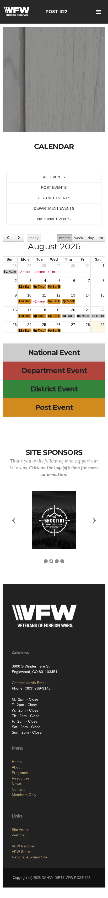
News (16, 784)
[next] (18, 238)
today (34, 238)
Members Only (24, 795)
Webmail (19, 835)
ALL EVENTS (54, 177)
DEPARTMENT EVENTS (54, 208)
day (91, 238)
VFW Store (21, 851)
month (64, 238)
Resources (21, 778)
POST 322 (56, 11)
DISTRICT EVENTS (54, 198)
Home (17, 762)
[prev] (8, 238)
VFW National (23, 846)
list (101, 238)
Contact (18, 789)
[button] (14, 520)
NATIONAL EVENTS (54, 219)
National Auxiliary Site (29, 857)
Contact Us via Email (29, 683)
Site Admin (20, 829)
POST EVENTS (54, 187)
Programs (20, 773)
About (16, 767)
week (78, 238)
